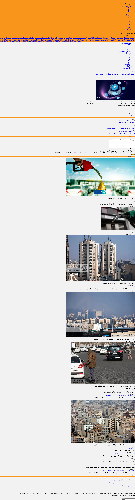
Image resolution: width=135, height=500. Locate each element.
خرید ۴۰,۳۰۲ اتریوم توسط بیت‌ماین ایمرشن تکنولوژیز (121, 128)
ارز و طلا (128, 19)
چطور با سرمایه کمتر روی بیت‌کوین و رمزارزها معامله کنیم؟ (90, 39)
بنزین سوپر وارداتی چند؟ (84, 37)
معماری (129, 22)
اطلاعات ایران (127, 491)
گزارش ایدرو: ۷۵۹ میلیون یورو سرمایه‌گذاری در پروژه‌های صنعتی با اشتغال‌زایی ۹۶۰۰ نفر (29, 39)
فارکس (129, 20)
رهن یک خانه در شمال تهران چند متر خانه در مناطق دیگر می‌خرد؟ (67, 37)
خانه (134, 71)
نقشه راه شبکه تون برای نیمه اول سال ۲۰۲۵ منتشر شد (115, 74)
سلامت (129, 24)
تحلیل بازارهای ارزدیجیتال (128, 15)
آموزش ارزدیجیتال (129, 16)
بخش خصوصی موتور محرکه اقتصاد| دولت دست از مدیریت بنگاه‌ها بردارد (41, 41)
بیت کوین (128, 7)
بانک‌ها (129, 18)
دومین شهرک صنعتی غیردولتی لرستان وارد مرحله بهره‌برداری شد (100, 37)
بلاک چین (128, 13)
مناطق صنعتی (127, 27)
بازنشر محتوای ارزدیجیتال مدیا (125, 488)
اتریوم (129, 8)
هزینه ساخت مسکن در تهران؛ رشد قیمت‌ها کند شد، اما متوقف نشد (92, 40)
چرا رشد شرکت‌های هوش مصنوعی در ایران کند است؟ (11, 40)
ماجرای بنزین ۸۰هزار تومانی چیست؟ (21, 41)
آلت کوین (128, 9)
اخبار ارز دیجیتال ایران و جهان (127, 6)
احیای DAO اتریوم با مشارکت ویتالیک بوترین (123, 122)
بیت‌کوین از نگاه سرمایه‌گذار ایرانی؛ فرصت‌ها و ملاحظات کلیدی (112, 480)
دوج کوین (128, 11)
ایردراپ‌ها (128, 12)
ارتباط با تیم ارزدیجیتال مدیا (125, 486)
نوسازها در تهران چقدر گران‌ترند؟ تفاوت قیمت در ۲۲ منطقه (112, 39)
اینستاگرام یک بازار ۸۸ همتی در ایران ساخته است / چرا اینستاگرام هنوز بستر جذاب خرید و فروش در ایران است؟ (34, 37)
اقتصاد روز (128, 30)
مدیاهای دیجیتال (129, 29)
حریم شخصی (128, 487)
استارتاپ (128, 28)
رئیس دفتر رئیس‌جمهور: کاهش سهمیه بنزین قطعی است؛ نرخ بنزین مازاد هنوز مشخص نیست (63, 39)
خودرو (129, 23)
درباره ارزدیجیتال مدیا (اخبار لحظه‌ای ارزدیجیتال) (122, 485)
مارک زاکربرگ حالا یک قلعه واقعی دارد (7, 41)
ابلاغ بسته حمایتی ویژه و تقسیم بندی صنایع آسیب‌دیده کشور (76, 38)
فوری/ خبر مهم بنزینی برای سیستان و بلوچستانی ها (114, 40)
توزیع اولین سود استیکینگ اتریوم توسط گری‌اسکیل (121, 133)
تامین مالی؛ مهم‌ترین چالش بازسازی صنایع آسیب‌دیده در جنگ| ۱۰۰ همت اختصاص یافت (50, 38)
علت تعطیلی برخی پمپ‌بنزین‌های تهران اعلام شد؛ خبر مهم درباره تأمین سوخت (101, 38)
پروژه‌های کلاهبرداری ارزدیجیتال (124, 14)
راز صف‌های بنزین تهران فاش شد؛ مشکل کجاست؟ (122, 37)
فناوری (129, 21)
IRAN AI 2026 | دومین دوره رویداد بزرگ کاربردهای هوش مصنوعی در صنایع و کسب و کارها (107, 482)
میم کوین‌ (128, 10)
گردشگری (128, 25)
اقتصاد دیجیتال (129, 17)
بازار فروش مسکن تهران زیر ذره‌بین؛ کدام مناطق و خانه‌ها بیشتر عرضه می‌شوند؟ (70, 41)
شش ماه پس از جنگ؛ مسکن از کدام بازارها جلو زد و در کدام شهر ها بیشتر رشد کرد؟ (19, 38)
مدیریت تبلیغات (127, 489)
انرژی (129, 26)
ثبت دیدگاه (132, 154)
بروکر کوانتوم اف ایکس (126, 31)
